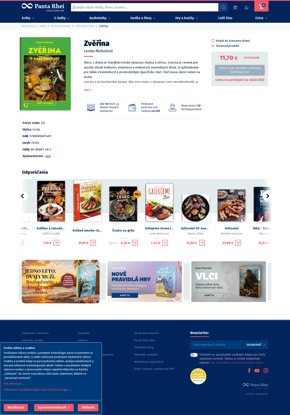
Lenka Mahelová (98, 51)
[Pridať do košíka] (21, 243)
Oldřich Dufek (51, 233)
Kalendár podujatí (146, 354)
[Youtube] (257, 371)
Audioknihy (98, 18)
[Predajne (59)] (235, 7)
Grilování (231, 228)
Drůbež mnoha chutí (87, 230)
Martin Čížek (195, 233)
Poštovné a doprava (35, 333)
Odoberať (254, 344)
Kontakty (84, 333)
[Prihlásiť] (246, 7)
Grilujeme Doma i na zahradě (159, 228)
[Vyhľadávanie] (222, 7)
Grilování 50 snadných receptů (195, 228)
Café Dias (225, 18)
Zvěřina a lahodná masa (51, 228)
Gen (48, 156)
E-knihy (60, 18)
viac (87, 90)
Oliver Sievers (267, 233)
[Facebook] (249, 371)
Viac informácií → (14, 383)
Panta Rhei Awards (146, 333)
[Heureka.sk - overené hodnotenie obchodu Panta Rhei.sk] (198, 376)
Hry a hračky (185, 18)
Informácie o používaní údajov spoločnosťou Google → (38, 389)
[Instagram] (265, 371)
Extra (259, 18)
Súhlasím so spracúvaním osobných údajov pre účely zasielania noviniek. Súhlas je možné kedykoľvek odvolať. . (232, 358)
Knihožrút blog (144, 347)
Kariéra (82, 340)
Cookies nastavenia (256, 393)
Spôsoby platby (32, 340)
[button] (16, 407)
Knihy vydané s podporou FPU (154, 369)
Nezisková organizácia (148, 362)
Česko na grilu (123, 230)
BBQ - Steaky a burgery (267, 228)
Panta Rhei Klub (144, 340)
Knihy (26, 18)
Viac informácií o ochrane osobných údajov (236, 362)
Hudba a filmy (141, 18)
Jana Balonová (159, 233)
